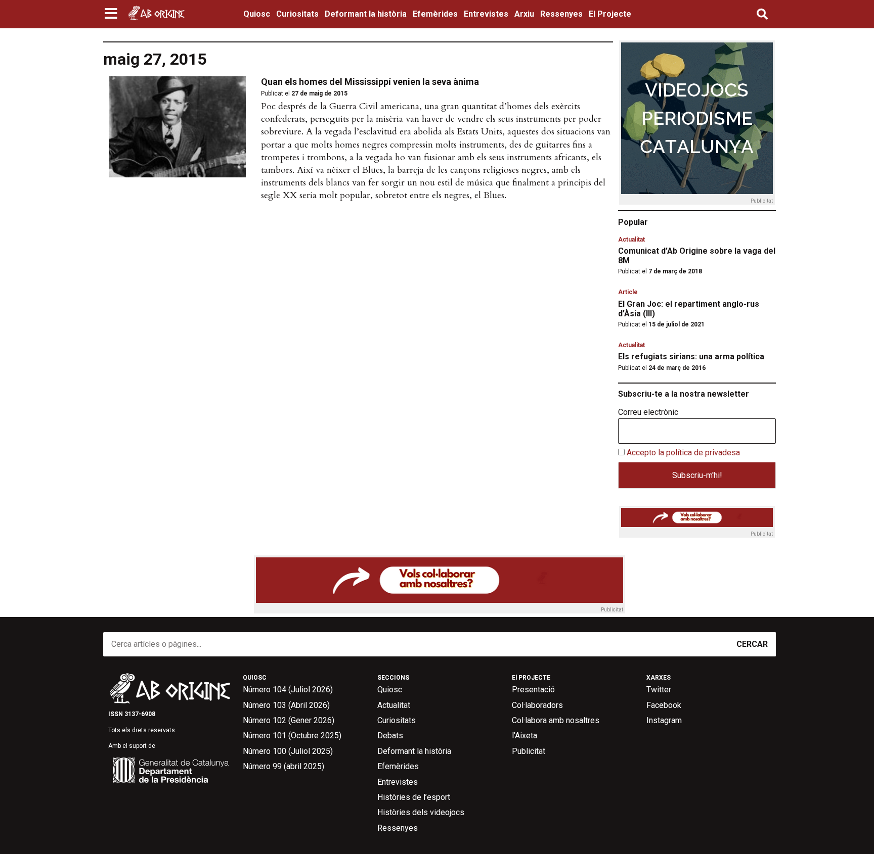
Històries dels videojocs (420, 812)
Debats (390, 735)
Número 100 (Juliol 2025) (288, 751)
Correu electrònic (648, 412)
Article (628, 292)
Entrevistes (486, 14)
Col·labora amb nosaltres (555, 720)
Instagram (664, 720)
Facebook (663, 705)
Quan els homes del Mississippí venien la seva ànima (370, 81)
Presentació (533, 689)
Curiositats (297, 14)
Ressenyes (561, 14)
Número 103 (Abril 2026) (286, 705)
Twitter (658, 689)
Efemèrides (435, 14)
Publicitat (528, 751)
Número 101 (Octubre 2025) (292, 735)
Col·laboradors (537, 705)
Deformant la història (366, 14)
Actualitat (631, 239)
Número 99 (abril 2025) (283, 766)
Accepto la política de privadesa (683, 452)
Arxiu (524, 14)
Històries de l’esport (413, 797)
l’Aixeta (524, 735)
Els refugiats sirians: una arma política (691, 356)
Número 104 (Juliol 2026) (288, 689)
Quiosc (256, 14)
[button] (112, 14)
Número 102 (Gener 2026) (288, 720)
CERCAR (752, 644)
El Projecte (610, 14)
